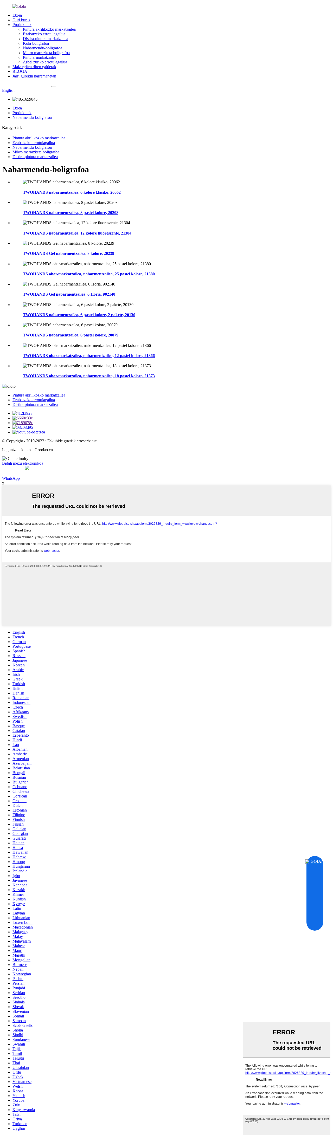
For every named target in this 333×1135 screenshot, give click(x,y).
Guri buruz (21, 20)
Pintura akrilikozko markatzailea (49, 29)
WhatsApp (11, 478)
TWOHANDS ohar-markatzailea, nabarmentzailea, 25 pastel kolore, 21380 (89, 274)
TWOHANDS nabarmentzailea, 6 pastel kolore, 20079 (70, 335)
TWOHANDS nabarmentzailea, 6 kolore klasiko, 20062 (72, 192)
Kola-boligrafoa (36, 43)
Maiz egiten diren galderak (34, 66)
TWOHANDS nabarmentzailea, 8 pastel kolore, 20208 (70, 212)
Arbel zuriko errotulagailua (45, 62)
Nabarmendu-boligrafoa (42, 48)
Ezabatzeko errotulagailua (44, 34)
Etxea (17, 15)
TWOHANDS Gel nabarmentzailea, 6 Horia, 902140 (69, 294)
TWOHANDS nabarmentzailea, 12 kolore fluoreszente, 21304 (77, 233)
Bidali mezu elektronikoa (22, 463)
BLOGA (19, 71)
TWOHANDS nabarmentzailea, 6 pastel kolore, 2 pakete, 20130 (79, 315)
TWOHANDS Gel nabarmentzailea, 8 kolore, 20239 (68, 253)
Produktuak (21, 24)
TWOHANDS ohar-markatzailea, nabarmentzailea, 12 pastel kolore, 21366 (89, 355)
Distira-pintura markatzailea (45, 38)
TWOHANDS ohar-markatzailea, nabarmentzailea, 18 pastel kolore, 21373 (89, 376)
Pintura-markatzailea (39, 57)
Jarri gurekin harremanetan (34, 76)
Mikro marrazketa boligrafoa (46, 52)
